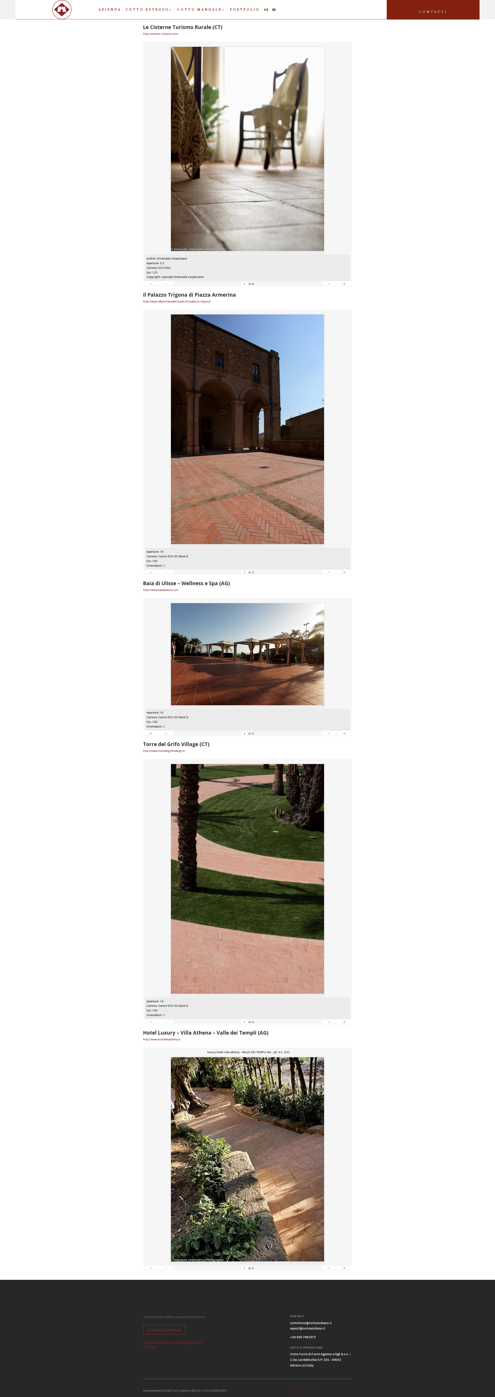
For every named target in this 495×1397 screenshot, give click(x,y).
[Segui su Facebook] (294, 1391)
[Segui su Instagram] (302, 1391)
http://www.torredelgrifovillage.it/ (164, 751)
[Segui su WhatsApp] (311, 1391)
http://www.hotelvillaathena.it (161, 1039)
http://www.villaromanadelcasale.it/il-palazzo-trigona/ (177, 301)
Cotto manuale (199, 9)
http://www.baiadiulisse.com (160, 590)
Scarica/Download (164, 1329)
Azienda (110, 9)
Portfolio (245, 9)
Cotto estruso (147, 9)
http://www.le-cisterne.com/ (160, 34)
